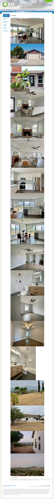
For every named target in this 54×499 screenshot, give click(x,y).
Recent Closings (5, 28)
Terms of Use (9, 485)
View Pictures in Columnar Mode (34, 17)
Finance (28, 10)
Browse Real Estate (9, 10)
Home (3, 10)
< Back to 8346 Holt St (15, 17)
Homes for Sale (5, 19)
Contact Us (33, 10)
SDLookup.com (15, 477)
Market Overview (5, 25)
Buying (15, 10)
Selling (19, 10)
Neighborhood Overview (6, 22)
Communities (6, 30)
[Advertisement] (6, 49)
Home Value (24, 10)
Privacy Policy (14, 485)
